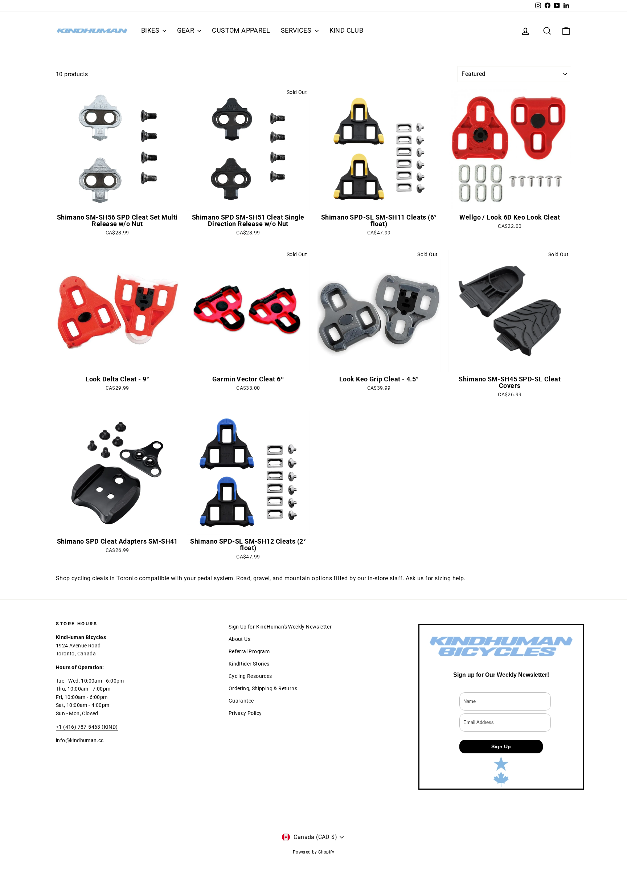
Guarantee (241, 701)
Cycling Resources (250, 676)
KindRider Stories (249, 664)
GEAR (186, 30)
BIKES (151, 30)
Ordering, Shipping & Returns (263, 688)
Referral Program (249, 651)
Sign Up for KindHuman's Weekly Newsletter (280, 627)
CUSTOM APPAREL (241, 30)
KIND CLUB (346, 30)
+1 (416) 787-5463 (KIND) (87, 727)
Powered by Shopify (313, 852)
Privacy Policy (245, 713)
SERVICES (297, 30)
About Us (239, 639)
